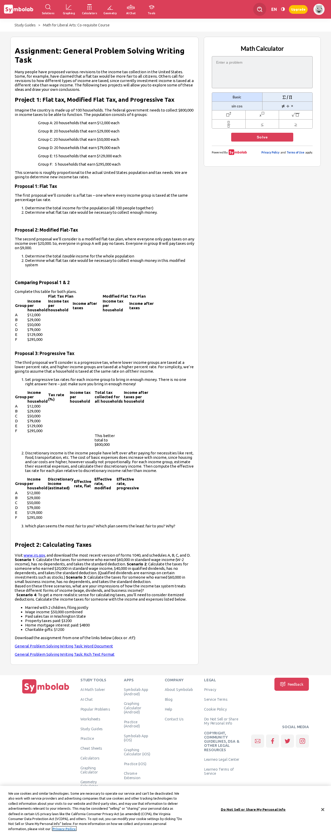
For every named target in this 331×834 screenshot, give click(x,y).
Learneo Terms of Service (219, 771)
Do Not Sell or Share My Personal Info (221, 721)
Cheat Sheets (91, 748)
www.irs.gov (34, 555)
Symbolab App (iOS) (136, 738)
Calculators (90, 758)
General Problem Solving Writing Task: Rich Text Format (65, 654)
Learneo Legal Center (221, 759)
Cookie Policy (215, 709)
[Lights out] (283, 9)
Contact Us (174, 719)
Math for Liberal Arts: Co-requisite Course (76, 25)
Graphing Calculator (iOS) (137, 752)
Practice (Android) (132, 724)
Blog (168, 699)
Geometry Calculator (89, 784)
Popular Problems (95, 709)
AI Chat (86, 699)
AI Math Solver (92, 690)
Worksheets (90, 719)
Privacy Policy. (64, 828)
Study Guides (25, 25)
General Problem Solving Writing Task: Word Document (64, 646)
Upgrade (298, 9)
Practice (87, 738)
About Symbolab (179, 690)
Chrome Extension (132, 775)
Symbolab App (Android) (136, 692)
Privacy (210, 690)
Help (168, 709)
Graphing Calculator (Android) (132, 708)
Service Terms (216, 699)
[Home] (45, 693)
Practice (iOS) (135, 764)
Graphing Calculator (89, 770)
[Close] (322, 809)
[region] (165, 810)
